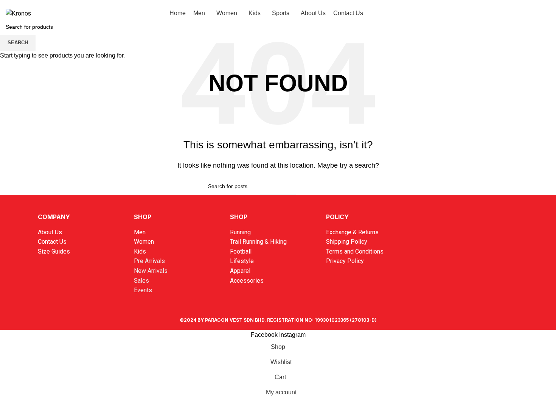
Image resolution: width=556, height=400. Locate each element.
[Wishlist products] (532, 13)
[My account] (518, 13)
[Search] (504, 13)
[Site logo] (18, 13)
